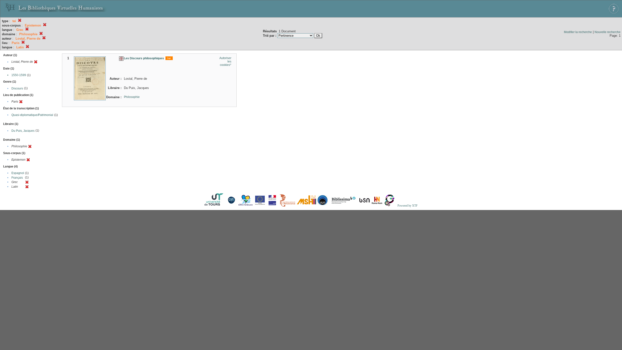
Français (17, 177)
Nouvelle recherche (608, 32)
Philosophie (132, 97)
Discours (17, 88)
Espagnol (17, 173)
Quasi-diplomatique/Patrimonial (32, 115)
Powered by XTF (407, 205)
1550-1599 (18, 75)
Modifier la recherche (578, 32)
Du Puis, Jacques (23, 130)
